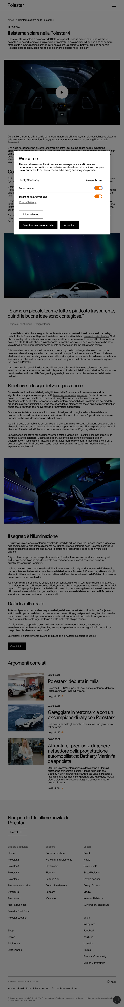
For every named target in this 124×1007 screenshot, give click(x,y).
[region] (62, 192)
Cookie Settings (27, 202)
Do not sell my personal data (38, 225)
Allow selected (31, 214)
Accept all (69, 225)
